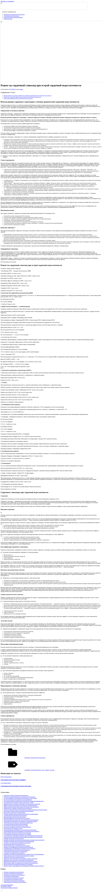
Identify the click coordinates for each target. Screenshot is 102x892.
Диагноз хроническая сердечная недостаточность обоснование (21, 814)
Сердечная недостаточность (11, 16)
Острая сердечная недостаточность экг (14, 844)
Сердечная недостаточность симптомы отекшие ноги (18, 822)
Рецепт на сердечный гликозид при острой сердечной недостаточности (22, 97)
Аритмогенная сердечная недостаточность (15, 815)
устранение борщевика (7, 885)
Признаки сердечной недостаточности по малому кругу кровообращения (24, 854)
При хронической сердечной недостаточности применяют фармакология (24, 801)
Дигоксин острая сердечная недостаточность (16, 795)
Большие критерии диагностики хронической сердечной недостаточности (24, 840)
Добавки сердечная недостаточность (14, 838)
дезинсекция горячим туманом (9, 887)
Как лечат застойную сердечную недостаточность (17, 827)
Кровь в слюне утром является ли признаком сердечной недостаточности (24, 866)
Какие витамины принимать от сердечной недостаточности (20, 830)
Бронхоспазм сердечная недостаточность (15, 817)
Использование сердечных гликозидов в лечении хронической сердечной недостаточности (27, 95)
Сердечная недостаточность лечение (14, 878)
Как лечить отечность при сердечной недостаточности (19, 811)
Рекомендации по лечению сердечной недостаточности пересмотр (22, 804)
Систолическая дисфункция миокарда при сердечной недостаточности (23, 835)
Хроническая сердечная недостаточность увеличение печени (20, 821)
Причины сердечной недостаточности (14, 14)
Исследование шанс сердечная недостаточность (17, 845)
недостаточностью (36, 770)
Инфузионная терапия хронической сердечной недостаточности (21, 807)
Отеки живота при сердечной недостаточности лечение (19, 855)
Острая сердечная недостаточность (13, 17)
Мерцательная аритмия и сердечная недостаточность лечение (20, 861)
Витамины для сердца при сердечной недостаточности (19, 860)
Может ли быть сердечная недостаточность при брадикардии (20, 805)
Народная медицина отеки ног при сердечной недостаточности (21, 820)
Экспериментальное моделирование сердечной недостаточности (21, 831)
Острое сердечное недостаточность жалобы (15, 824)
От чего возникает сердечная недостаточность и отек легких (20, 798)
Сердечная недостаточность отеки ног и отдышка (17, 834)
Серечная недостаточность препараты (14, 880)
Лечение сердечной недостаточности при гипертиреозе (19, 841)
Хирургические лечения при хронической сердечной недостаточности (23, 837)
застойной (27, 770)
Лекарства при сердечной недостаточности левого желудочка (20, 858)
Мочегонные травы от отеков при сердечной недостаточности (21, 863)
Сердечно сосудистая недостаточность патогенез (17, 843)
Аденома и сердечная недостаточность (14, 853)
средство (52, 770)
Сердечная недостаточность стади (13, 828)
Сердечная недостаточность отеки (13, 879)
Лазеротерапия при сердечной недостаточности (17, 850)
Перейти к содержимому (7, 1)
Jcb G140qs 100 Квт (6, 886)
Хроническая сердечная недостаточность (15, 882)
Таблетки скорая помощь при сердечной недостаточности (19, 797)
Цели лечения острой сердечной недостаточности (17, 832)
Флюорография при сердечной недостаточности (17, 818)
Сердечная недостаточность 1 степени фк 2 (15, 851)
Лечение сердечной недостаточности (14, 872)
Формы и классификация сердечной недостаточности (18, 847)
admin (21, 89)
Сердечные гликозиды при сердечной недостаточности (18, 98)
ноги (42, 770)
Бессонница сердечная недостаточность (14, 812)
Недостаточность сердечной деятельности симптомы (18, 864)
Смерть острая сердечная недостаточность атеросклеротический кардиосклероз (25, 809)
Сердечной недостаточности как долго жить (16, 825)
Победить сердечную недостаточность (14, 857)
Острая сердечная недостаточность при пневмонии (18, 799)
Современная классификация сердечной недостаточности (19, 848)
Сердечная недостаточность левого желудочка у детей (18, 802)
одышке (47, 770)
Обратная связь (8, 18)
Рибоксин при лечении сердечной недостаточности (18, 808)
